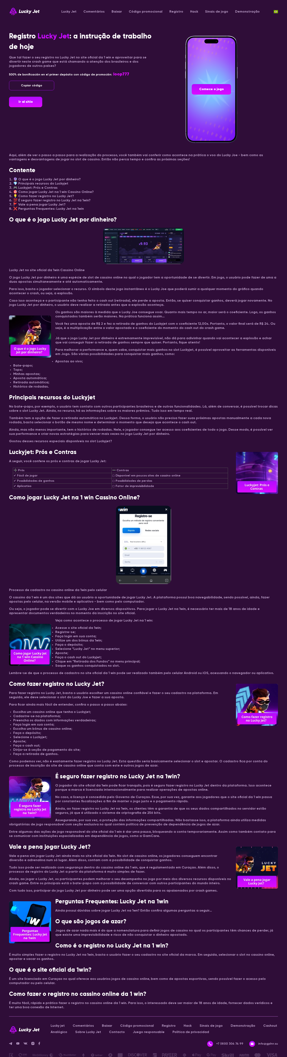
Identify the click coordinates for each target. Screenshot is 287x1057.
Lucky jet (58, 1026)
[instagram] (34, 1044)
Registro (176, 11)
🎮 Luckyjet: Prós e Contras (35, 188)
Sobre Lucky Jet (88, 1032)
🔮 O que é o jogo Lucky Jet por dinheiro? (47, 179)
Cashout (270, 1026)
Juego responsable (149, 1032)
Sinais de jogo (216, 11)
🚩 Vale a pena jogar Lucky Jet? (39, 204)
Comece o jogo (211, 89)
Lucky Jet (68, 11)
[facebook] (40, 1044)
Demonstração (247, 11)
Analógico (59, 1032)
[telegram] (12, 1044)
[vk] (27, 1044)
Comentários (94, 11)
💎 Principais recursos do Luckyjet (40, 183)
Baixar (117, 11)
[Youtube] (20, 1044)
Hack (194, 11)
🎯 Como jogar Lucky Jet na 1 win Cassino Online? (53, 192)
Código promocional (145, 11)
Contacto (117, 1032)
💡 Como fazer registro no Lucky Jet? (43, 196)
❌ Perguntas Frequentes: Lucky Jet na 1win (48, 209)
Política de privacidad (190, 1032)
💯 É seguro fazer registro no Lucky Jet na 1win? (52, 200)
